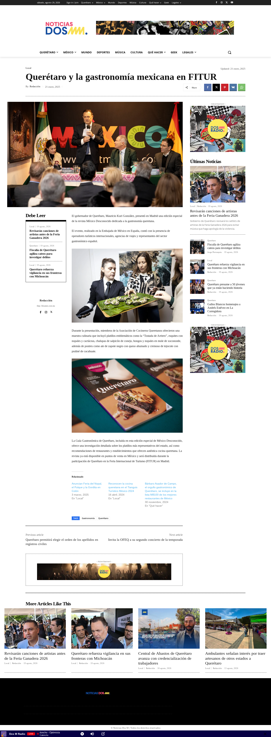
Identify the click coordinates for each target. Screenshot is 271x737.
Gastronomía (88, 518)
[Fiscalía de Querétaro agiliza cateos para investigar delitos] (197, 247)
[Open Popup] (103, 734)
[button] (229, 52)
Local (28, 68)
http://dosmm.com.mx (46, 306)
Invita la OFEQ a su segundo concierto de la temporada (145, 539)
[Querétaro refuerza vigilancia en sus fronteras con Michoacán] (197, 266)
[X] (227, 3)
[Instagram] (222, 3)
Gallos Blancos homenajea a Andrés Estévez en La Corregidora (223, 308)
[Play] (82, 734)
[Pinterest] (224, 87)
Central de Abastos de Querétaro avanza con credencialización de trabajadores (165, 658)
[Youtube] (232, 3)
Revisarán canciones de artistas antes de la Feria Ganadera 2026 (44, 234)
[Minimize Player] (265, 734)
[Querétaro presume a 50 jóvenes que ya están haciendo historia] (197, 286)
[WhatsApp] (241, 87)
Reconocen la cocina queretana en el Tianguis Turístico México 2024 (122, 487)
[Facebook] (216, 3)
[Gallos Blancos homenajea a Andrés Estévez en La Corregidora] (197, 306)
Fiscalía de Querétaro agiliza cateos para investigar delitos (42, 253)
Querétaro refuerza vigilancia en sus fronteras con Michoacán (45, 273)
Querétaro (33, 246)
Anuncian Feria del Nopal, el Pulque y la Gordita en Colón (87, 487)
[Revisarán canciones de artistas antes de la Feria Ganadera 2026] (217, 184)
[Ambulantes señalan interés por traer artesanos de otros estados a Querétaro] (236, 628)
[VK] (233, 87)
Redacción (35, 86)
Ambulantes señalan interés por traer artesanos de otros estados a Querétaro (235, 658)
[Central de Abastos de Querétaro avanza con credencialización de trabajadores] (169, 628)
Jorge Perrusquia (214, 252)
